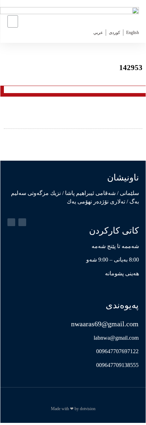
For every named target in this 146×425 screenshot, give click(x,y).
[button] (12, 21)
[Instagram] (11, 222)
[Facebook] (22, 222)
